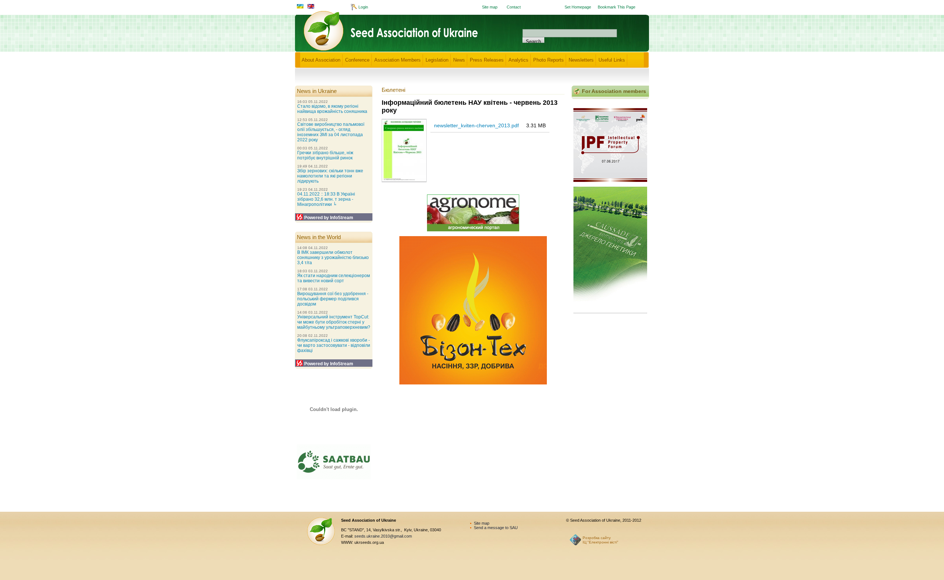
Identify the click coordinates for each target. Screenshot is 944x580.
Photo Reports (548, 60)
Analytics (518, 60)
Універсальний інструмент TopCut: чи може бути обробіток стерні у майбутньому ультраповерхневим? (333, 322)
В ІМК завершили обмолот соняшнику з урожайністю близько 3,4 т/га (333, 257)
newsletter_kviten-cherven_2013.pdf (476, 125)
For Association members (614, 91)
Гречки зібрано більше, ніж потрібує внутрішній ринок (325, 155)
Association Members (397, 60)
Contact (514, 7)
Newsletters (581, 60)
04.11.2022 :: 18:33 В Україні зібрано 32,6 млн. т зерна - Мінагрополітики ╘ (326, 199)
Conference (357, 60)
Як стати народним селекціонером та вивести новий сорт (333, 278)
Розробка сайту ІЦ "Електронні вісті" (600, 540)
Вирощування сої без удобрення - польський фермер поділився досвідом (332, 299)
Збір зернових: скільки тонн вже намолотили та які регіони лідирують (330, 176)
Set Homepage (578, 7)
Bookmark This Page (616, 7)
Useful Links (611, 60)
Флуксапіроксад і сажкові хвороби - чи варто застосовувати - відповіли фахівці (333, 345)
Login (363, 7)
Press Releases (487, 60)
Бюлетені (393, 90)
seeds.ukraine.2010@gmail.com (383, 536)
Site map (489, 7)
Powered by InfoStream (328, 217)
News (459, 60)
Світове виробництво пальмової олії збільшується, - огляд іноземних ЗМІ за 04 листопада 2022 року (330, 132)
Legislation (437, 60)
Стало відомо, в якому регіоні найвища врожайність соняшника (332, 109)
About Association (321, 60)
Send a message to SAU (496, 527)
